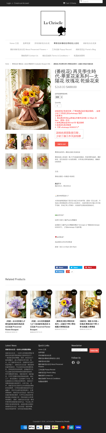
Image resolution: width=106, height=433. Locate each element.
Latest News (11, 345)
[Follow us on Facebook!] (74, 363)
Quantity (58, 103)
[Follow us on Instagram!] (79, 363)
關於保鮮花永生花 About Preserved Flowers (28, 49)
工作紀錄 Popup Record (61, 49)
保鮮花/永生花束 (89, 43)
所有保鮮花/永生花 (42, 43)
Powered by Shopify (62, 421)
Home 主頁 (14, 43)
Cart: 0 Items (71, 3)
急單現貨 (26, 43)
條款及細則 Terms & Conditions (55, 56)
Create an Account (21, 3)
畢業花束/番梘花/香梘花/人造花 (66, 43)
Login (9, 3)
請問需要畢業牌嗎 (61, 94)
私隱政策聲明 (79, 56)
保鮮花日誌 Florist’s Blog (86, 49)
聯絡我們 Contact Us (29, 56)
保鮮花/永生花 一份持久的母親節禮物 (18, 349)
